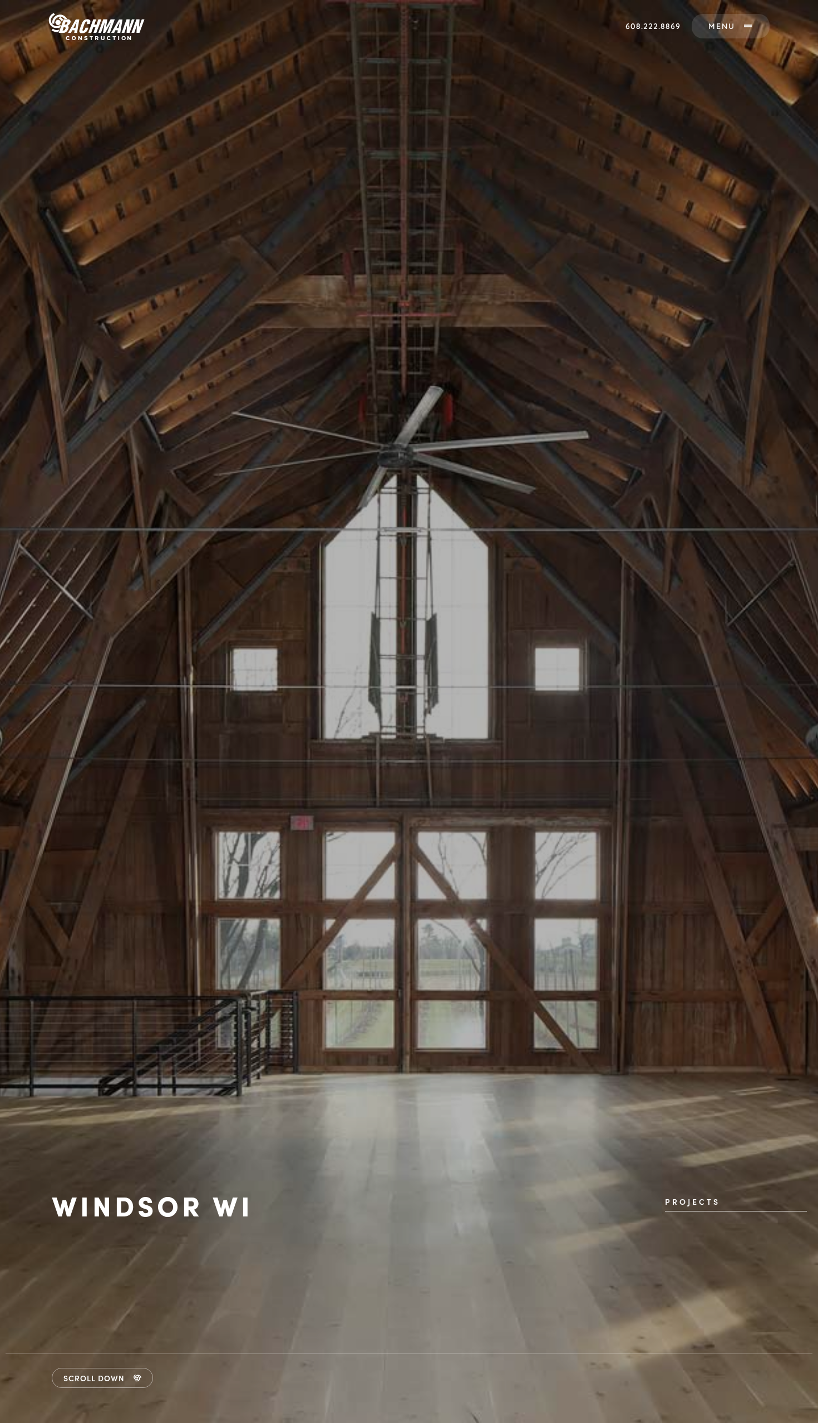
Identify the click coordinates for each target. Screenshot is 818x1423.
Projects (692, 1201)
